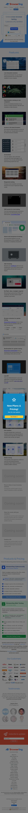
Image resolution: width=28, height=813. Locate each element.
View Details (14, 416)
